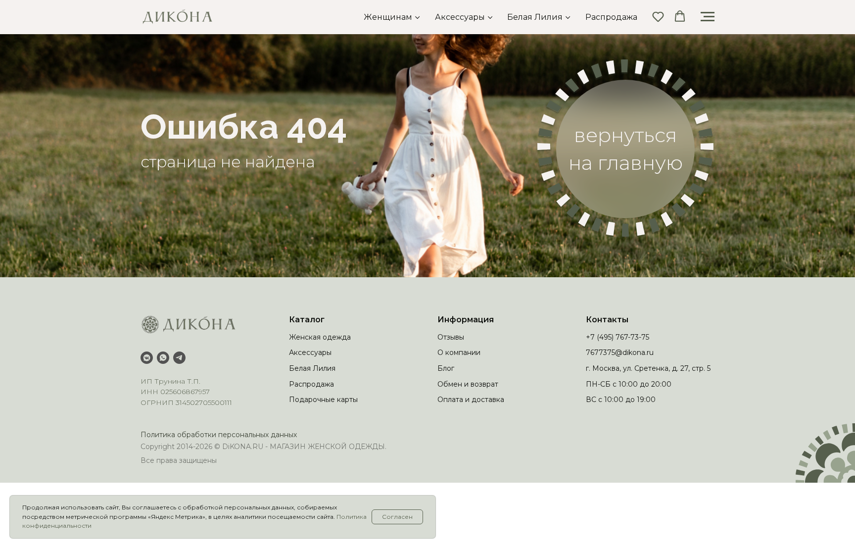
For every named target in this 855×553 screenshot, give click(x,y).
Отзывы (450, 337)
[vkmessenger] (147, 358)
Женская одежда (320, 337)
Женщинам (388, 17)
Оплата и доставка (470, 399)
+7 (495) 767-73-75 (617, 337)
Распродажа (611, 17)
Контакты (607, 319)
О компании (458, 352)
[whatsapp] (163, 358)
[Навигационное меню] (707, 17)
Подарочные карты (323, 399)
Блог (445, 368)
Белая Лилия (535, 17)
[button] (658, 16)
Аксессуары (460, 17)
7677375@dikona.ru (620, 352)
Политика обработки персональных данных (219, 434)
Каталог (307, 319)
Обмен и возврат (467, 384)
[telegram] (179, 358)
